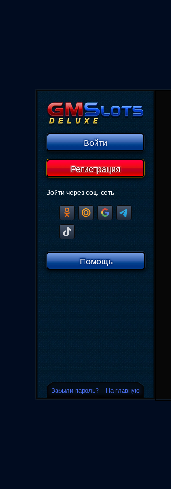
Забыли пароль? (75, 390)
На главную (123, 390)
